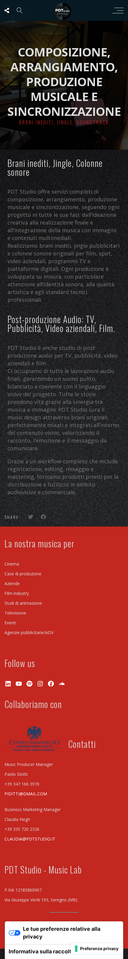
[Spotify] (29, 683)
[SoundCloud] (61, 683)
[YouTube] (18, 683)
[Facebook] (50, 683)
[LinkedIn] (8, 683)
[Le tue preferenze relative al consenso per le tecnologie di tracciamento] (97, 948)
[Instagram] (40, 683)
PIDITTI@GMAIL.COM (25, 794)
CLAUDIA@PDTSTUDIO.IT (29, 839)
